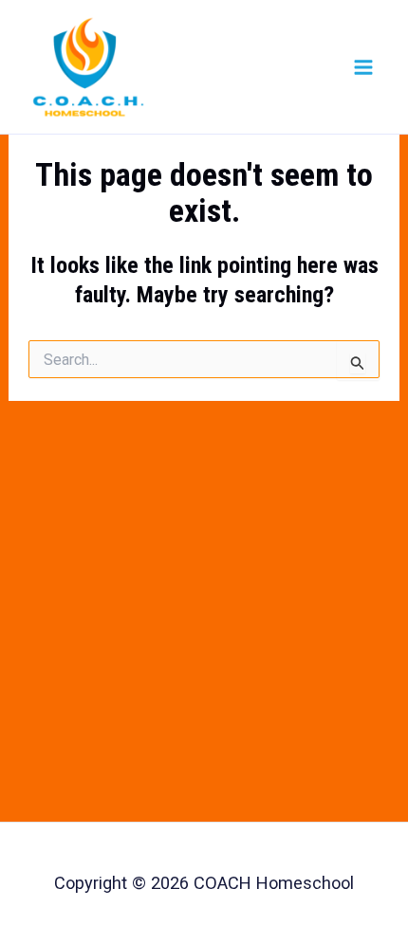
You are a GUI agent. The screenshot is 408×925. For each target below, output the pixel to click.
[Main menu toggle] (363, 66)
